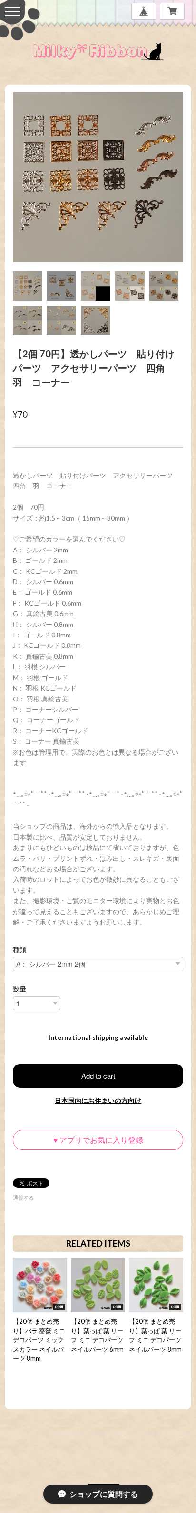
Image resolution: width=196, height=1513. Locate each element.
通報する (23, 1198)
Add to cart (98, 1076)
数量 (19, 989)
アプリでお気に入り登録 (98, 1139)
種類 (19, 949)
